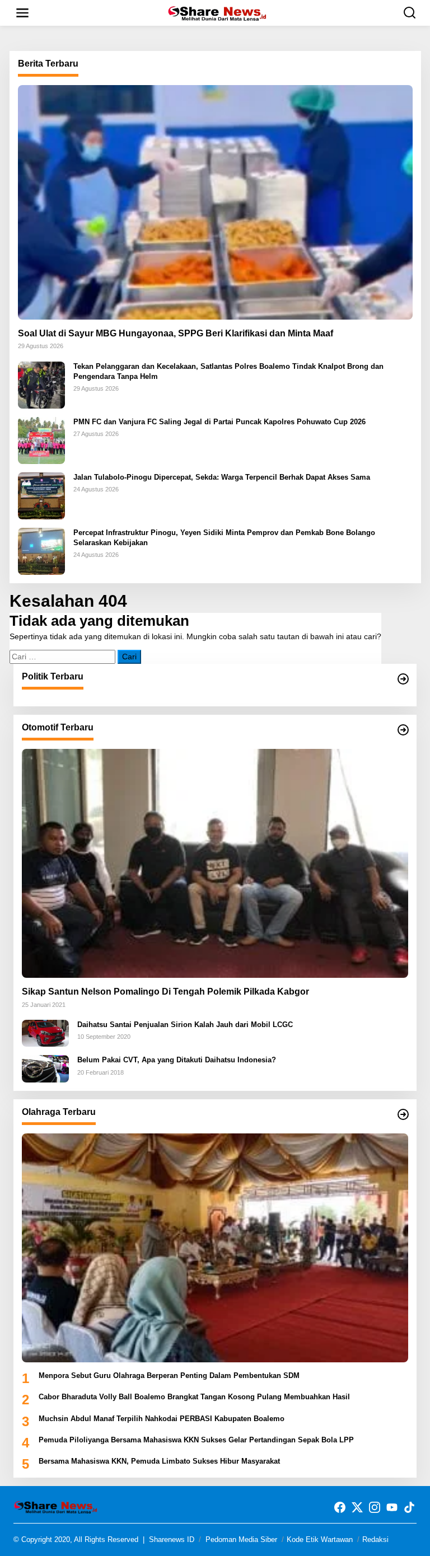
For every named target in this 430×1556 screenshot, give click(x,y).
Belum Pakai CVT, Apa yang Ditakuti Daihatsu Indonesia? (176, 1060)
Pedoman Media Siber (241, 1539)
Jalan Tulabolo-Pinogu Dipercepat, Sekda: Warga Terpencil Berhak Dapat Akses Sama (221, 477)
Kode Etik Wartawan (320, 1539)
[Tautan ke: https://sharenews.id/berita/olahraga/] (403, 1114)
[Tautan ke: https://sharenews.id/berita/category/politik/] (403, 679)
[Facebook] (340, 1507)
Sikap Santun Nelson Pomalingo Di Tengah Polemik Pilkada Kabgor (165, 991)
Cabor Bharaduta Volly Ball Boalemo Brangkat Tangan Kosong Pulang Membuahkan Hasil (194, 1397)
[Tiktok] (409, 1507)
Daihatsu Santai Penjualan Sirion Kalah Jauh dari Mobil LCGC (185, 1024)
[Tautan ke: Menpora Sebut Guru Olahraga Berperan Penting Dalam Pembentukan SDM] (215, 1247)
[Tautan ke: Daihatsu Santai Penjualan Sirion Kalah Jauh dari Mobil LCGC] (45, 1032)
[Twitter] (357, 1507)
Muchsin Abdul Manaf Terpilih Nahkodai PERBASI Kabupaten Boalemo (161, 1418)
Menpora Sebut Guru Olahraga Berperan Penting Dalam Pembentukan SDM (169, 1375)
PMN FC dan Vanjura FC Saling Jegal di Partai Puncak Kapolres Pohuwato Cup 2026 (219, 422)
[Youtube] (392, 1507)
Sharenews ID (171, 1539)
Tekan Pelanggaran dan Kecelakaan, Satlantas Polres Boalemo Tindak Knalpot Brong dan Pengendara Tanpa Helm (228, 371)
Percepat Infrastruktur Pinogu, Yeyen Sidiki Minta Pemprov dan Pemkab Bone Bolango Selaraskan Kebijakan (224, 537)
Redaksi (375, 1539)
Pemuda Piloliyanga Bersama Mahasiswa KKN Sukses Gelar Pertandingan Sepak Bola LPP (196, 1440)
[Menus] (22, 13)
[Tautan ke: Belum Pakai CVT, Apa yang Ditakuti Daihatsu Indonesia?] (45, 1067)
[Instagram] (374, 1507)
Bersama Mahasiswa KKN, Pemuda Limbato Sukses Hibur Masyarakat (159, 1461)
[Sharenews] (217, 12)
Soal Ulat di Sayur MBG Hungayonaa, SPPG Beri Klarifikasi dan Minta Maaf (175, 333)
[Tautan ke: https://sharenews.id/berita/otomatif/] (403, 730)
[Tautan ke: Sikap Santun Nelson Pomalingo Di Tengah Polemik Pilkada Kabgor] (215, 863)
